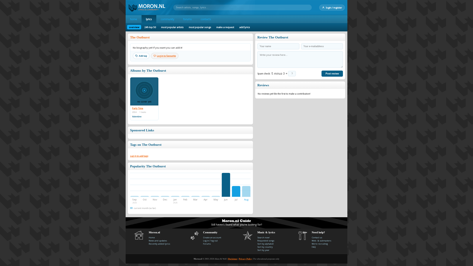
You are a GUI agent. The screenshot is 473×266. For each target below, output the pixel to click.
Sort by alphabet (265, 243)
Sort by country (265, 246)
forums (187, 19)
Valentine (137, 116)
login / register (334, 7)
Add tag (143, 56)
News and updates (158, 240)
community (167, 19)
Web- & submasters (321, 240)
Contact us (317, 237)
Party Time (137, 108)
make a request (225, 27)
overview (134, 27)
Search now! (263, 237)
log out (214, 240)
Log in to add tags (139, 156)
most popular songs (200, 27)
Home (152, 237)
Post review (332, 73)
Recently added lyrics (159, 243)
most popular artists (172, 27)
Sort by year (263, 250)
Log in (206, 240)
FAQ (314, 246)
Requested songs (265, 240)
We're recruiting (320, 243)
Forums (207, 243)
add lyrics (244, 27)
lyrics (149, 19)
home (133, 19)
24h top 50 (150, 27)
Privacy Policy (245, 259)
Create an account (212, 237)
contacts (206, 19)
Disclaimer (232, 259)
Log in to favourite (166, 55)
